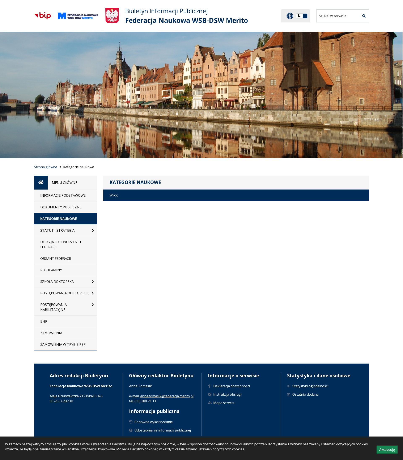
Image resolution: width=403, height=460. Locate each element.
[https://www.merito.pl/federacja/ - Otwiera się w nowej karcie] (78, 16)
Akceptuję (388, 450)
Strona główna (45, 167)
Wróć (114, 195)
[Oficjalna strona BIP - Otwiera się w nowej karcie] (42, 15)
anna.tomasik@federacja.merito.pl (167, 396)
